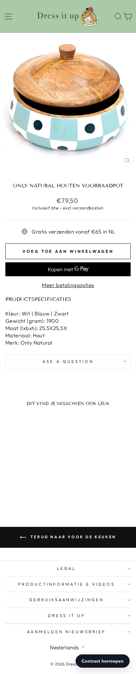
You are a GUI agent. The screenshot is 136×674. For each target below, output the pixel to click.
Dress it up (66, 615)
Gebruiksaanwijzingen (66, 599)
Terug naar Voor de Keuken (72, 536)
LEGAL (66, 568)
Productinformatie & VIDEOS (66, 584)
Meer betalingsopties (68, 285)
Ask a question (68, 361)
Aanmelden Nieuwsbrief (66, 631)
